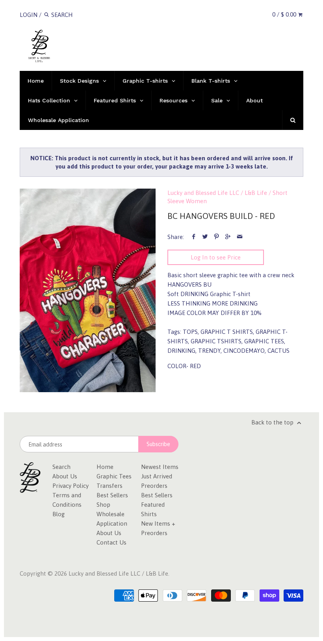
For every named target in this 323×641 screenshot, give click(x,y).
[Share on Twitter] (205, 236)
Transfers (110, 485)
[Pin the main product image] (216, 236)
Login (28, 14)
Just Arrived (156, 476)
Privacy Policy (70, 485)
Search (61, 466)
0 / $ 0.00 (285, 14)
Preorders (154, 485)
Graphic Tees (114, 476)
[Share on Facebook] (193, 236)
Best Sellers (112, 495)
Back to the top (273, 422)
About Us (64, 476)
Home (105, 466)
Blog (58, 514)
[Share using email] (239, 236)
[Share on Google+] (228, 236)
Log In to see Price (216, 257)
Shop (103, 504)
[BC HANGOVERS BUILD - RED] (88, 291)
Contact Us (111, 542)
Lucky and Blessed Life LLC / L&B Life (217, 192)
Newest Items (159, 466)
